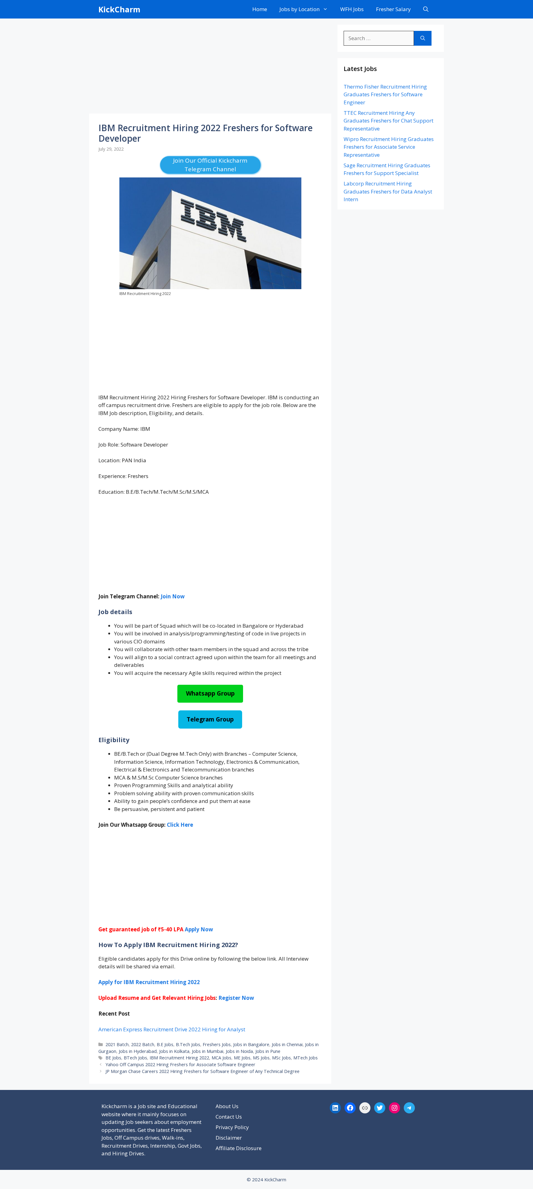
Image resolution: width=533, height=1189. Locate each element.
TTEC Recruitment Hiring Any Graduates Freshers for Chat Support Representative (388, 120)
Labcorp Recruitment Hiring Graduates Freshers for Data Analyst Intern (388, 191)
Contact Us (229, 1116)
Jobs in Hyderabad (138, 1051)
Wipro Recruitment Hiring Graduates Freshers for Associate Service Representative (389, 146)
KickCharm (119, 9)
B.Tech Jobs (188, 1044)
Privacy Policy (232, 1127)
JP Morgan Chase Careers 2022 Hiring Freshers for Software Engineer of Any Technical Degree (202, 1071)
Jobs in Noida (239, 1051)
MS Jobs (261, 1058)
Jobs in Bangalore (251, 1044)
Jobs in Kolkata (174, 1051)
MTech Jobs (305, 1058)
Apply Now (199, 929)
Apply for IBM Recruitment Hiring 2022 (149, 982)
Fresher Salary (393, 9)
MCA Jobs (221, 1058)
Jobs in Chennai (287, 1044)
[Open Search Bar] (426, 9)
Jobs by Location (299, 9)
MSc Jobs (281, 1058)
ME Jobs (242, 1058)
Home (259, 9)
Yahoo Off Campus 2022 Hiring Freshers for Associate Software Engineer (180, 1064)
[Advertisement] (210, 68)
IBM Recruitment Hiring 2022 (179, 1058)
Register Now (236, 997)
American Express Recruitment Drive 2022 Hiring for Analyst (171, 1029)
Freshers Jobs (217, 1044)
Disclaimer (229, 1137)
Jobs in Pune (267, 1051)
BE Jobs (113, 1058)
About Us (227, 1106)
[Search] (423, 38)
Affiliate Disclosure (239, 1148)
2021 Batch (117, 1044)
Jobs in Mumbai (207, 1051)
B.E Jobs (165, 1044)
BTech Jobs (135, 1058)
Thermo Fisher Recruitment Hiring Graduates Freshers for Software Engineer (385, 94)
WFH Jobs (352, 9)
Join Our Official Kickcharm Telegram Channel (210, 164)
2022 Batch (142, 1044)
